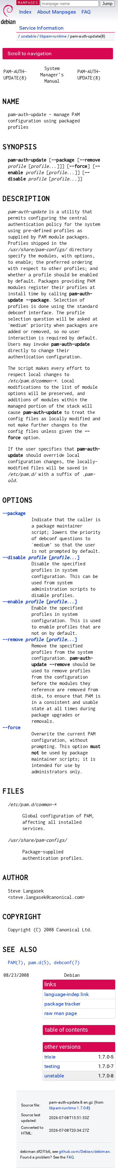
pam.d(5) (38, 962)
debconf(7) (67, 962)
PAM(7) (15, 962)
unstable (28, 36)
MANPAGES (28, 2)
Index (25, 12)
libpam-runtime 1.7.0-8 (69, 1108)
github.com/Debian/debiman (84, 1151)
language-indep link (66, 994)
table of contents (66, 1030)
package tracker (62, 1004)
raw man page (60, 1013)
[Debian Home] (8, 13)
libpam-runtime (53, 36)
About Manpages (56, 12)
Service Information (41, 28)
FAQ (86, 12)
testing (52, 1066)
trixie (49, 1057)
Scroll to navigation (30, 53)
